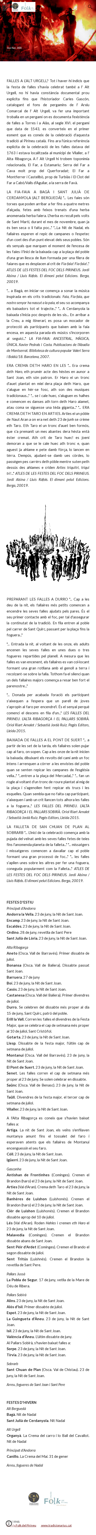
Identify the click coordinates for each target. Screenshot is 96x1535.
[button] (6, 6)
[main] (48, 279)
